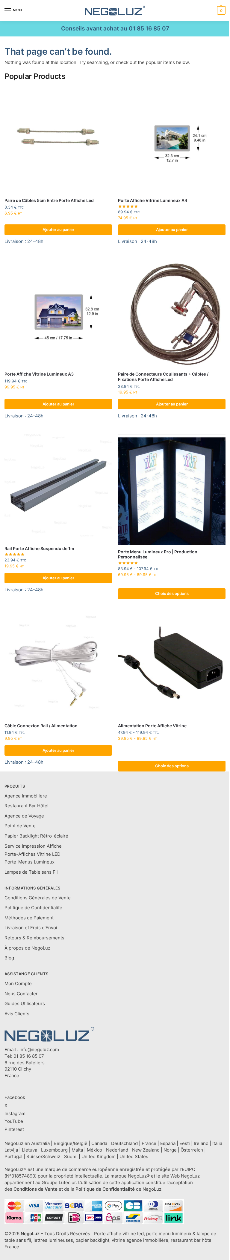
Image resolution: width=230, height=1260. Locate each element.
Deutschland (124, 1143)
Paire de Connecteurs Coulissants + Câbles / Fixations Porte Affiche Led (163, 377)
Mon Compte (18, 983)
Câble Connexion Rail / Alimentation (41, 725)
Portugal (13, 1156)
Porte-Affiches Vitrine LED (32, 854)
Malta (77, 1150)
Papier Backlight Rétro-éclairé (36, 836)
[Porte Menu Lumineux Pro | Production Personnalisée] (172, 491)
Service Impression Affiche (33, 846)
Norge (170, 1150)
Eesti (184, 1143)
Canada (99, 1143)
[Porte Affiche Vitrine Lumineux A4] (172, 139)
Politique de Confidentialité (33, 907)
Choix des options (172, 593)
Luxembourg (54, 1150)
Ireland (201, 1143)
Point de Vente (20, 826)
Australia (40, 1143)
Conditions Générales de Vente (37, 898)
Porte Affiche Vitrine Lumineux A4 (152, 200)
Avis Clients (16, 1013)
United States (133, 1156)
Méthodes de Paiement (29, 918)
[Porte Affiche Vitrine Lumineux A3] (58, 313)
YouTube (13, 1121)
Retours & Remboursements (34, 938)
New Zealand (146, 1150)
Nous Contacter (21, 993)
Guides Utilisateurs (24, 1003)
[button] (221, 10)
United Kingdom (98, 1156)
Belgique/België (70, 1143)
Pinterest (14, 1129)
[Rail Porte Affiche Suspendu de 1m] (58, 487)
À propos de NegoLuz (27, 948)
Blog (9, 958)
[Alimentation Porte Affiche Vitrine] (172, 665)
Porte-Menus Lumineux (29, 862)
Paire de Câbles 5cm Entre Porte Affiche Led (49, 200)
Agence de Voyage (24, 816)
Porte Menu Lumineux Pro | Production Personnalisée (157, 554)
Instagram (14, 1113)
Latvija (11, 1150)
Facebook (14, 1097)
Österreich (192, 1150)
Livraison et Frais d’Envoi (30, 927)
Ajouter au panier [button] (58, 229)
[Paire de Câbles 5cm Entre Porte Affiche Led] (58, 139)
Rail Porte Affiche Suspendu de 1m (39, 548)
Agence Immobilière (25, 796)
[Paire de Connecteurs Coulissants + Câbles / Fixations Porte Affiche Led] (172, 313)
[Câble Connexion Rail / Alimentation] (58, 665)
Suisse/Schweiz (43, 1156)
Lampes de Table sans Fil (31, 872)
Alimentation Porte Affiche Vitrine (152, 725)
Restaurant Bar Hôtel (26, 806)
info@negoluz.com (39, 1049)
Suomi (71, 1156)
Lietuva (29, 1150)
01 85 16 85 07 (149, 28)
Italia (217, 1143)
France (149, 1143)
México (94, 1150)
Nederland (117, 1150)
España (167, 1143)
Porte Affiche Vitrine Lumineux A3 (39, 374)
